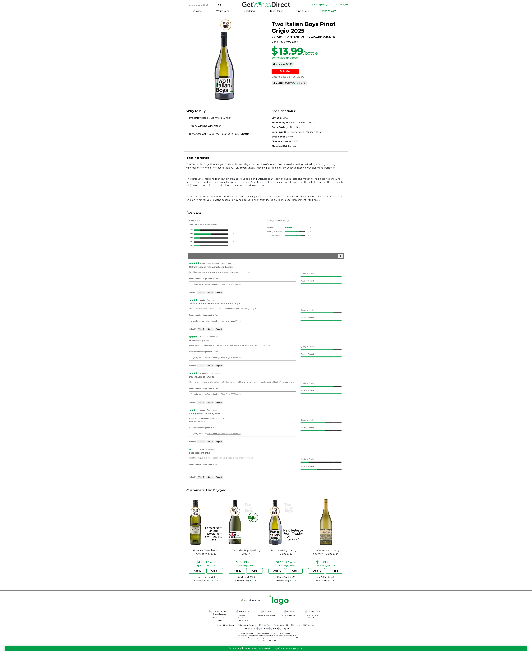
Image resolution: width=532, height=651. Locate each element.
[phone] (279, 600)
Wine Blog (243, 625)
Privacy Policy (266, 625)
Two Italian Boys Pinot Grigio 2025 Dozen (224, 284)
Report (219, 292)
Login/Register (318, 4)
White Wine (222, 11)
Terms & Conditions (282, 625)
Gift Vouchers (309, 625)
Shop (219, 625)
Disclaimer (297, 625)
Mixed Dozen (276, 11)
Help (225, 625)
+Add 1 (214, 571)
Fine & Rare (302, 11)
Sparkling (249, 11)
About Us (233, 625)
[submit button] (219, 5)
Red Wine (196, 11)
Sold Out (285, 71)
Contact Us (254, 625)
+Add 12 (196, 571)
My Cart (338, 4)
